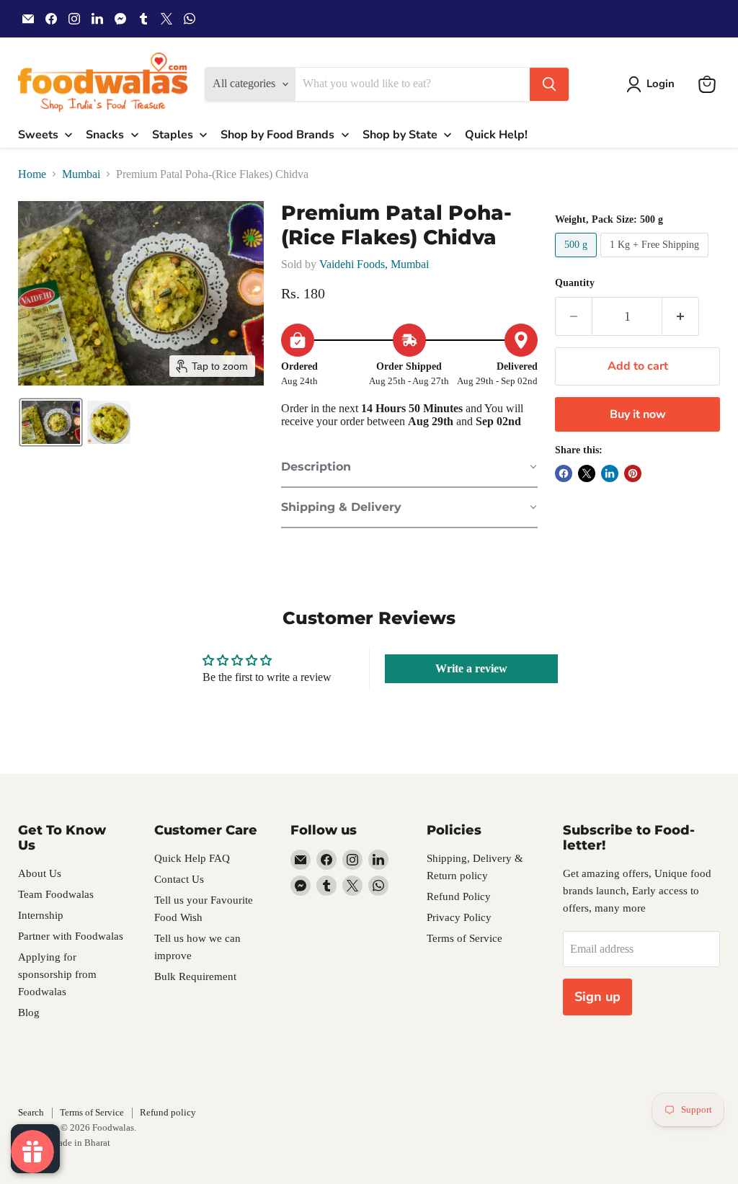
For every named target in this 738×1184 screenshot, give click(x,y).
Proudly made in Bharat (64, 1142)
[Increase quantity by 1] (680, 317)
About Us (39, 873)
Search (31, 1112)
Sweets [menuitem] (38, 135)
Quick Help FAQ (192, 858)
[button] (653, 84)
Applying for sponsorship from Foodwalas (57, 974)
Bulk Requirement (195, 976)
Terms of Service (464, 938)
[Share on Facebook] (563, 473)
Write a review (471, 668)
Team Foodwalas (56, 894)
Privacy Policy (459, 917)
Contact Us (179, 879)
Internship (40, 915)
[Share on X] (586, 473)
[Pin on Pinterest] (632, 473)
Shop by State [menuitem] (400, 135)
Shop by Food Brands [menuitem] (277, 135)
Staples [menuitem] (172, 135)
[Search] (549, 84)
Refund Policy (459, 896)
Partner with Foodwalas (70, 936)
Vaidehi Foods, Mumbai (374, 264)
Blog (29, 1012)
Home (32, 174)
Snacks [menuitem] (105, 135)
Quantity (575, 282)
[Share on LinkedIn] (609, 473)
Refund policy (168, 1112)
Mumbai (81, 174)
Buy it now (638, 414)
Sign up (597, 996)
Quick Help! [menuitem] (496, 135)
